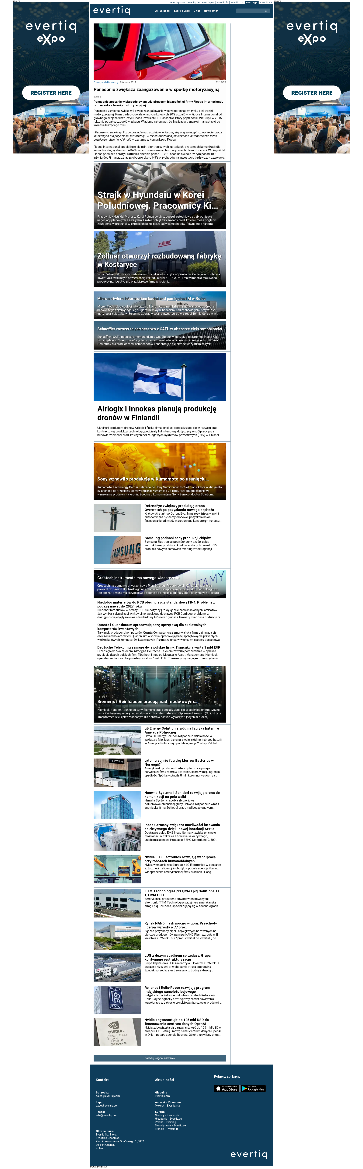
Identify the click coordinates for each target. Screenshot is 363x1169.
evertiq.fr (222, 2)
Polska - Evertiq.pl (166, 1122)
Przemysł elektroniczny (106, 82)
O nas (196, 10)
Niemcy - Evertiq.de (167, 1115)
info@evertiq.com (107, 1115)
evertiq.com (177, 2)
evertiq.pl (251, 2)
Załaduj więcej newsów (159, 1058)
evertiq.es (208, 2)
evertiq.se (266, 2)
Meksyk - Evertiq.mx (167, 1105)
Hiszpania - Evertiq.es (168, 1118)
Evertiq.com (162, 1096)
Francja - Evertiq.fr (166, 1129)
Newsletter (211, 10)
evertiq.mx (237, 2)
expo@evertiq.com (107, 1105)
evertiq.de (194, 2)
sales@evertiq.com (108, 1096)
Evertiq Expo (182, 10)
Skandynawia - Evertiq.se (170, 1125)
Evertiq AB (111, 11)
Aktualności (162, 10)
